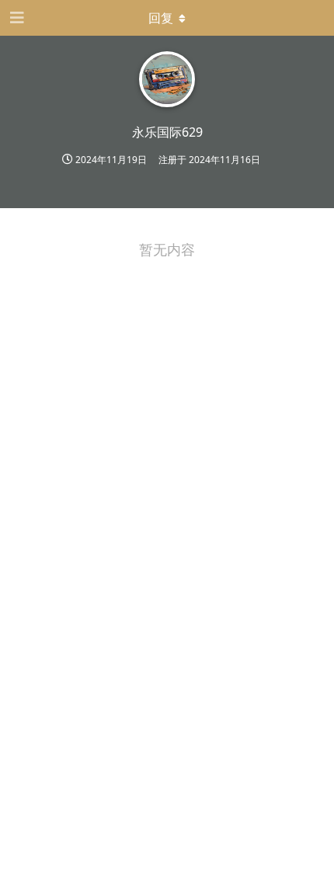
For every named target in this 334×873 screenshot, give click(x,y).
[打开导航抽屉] (15, 18)
